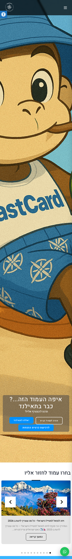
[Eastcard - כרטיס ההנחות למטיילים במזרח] (9, 7)
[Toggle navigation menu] (65, 8)
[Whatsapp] (64, 551)
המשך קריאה (36, 537)
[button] (50, 553)
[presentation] (10, 502)
